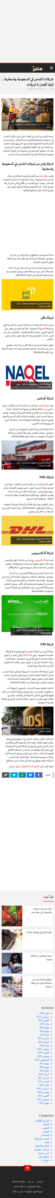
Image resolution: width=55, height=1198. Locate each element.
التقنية (46, 1131)
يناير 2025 (44, 1024)
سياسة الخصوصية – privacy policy (27, 1186)
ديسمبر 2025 (42, 1016)
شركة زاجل (43, 176)
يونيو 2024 (44, 1031)
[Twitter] (14, 775)
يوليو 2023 (44, 1063)
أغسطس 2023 (42, 1059)
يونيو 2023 (44, 1067)
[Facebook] (38, 775)
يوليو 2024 (44, 1027)
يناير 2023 (44, 1085)
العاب (46, 1142)
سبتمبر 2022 (43, 1099)
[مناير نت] (35, 68)
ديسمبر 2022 (42, 1088)
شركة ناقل (43, 325)
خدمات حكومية (41, 1149)
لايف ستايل (43, 1153)
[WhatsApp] (22, 775)
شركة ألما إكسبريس (42, 560)
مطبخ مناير (43, 1156)
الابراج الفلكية (42, 1120)
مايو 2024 (44, 1034)
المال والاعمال (42, 1146)
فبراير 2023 (43, 1081)
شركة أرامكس (44, 405)
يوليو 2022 (44, 1103)
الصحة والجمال (41, 1138)
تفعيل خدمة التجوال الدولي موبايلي (24, 766)
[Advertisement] (27, 31)
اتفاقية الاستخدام (18, 1181)
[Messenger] (30, 775)
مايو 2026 (44, 1013)
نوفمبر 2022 (43, 1092)
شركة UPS (27, 655)
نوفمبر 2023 (43, 1049)
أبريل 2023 (43, 1074)
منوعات (45, 1160)
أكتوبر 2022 (43, 1095)
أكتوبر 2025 (43, 1020)
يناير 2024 (44, 1045)
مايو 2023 (44, 1070)
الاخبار (46, 1124)
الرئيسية (40, 1181)
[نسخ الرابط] (5, 775)
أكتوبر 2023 (43, 1052)
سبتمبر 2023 (43, 1056)
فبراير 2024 (43, 1042)
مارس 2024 (43, 1038)
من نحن (31, 1181)
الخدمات (45, 1135)
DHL (46, 484)
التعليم (46, 1128)
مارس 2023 (43, 1077)
